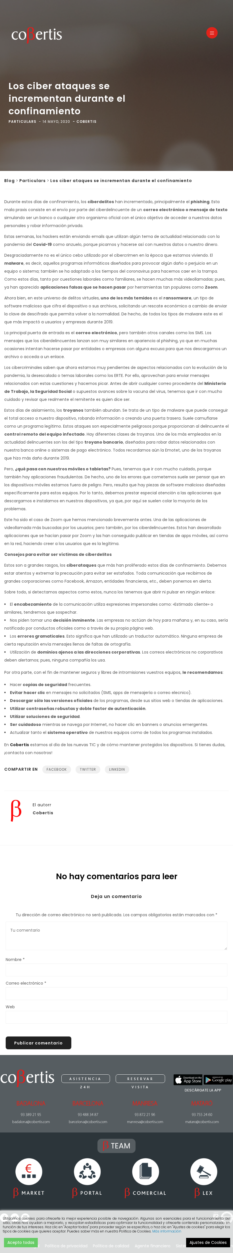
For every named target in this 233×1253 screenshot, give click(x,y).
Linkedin (117, 769)
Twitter (88, 769)
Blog (9, 180)
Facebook (57, 769)
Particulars (32, 180)
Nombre (15, 959)
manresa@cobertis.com (145, 1122)
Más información (166, 1231)
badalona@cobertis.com (31, 1122)
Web (10, 1007)
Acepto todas (20, 1242)
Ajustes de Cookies (208, 1242)
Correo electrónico (26, 983)
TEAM (120, 1146)
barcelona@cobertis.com (88, 1122)
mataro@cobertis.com (202, 1122)
